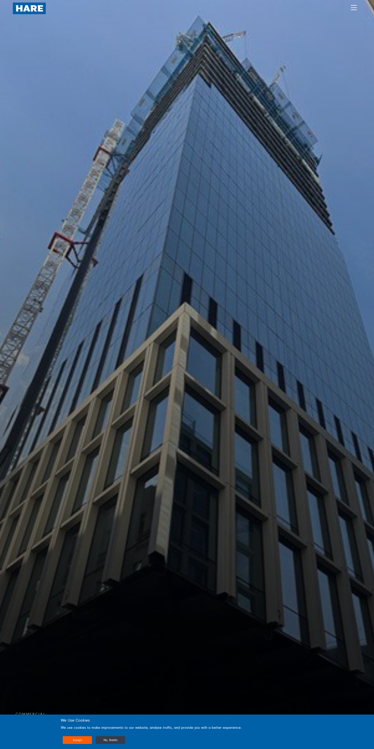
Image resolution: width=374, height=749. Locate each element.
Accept (77, 740)
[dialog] (187, 732)
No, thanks (110, 740)
